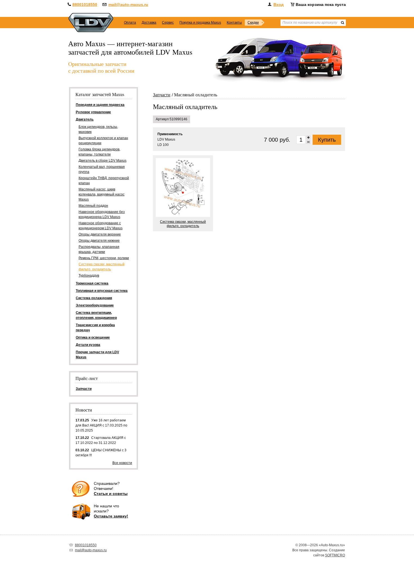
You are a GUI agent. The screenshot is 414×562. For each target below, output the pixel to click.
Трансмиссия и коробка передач (95, 327)
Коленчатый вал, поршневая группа (102, 169)
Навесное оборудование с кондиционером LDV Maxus (101, 225)
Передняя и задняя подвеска (100, 105)
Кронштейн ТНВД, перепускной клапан (104, 180)
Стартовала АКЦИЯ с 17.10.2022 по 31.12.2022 (100, 440)
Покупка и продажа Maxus (200, 23)
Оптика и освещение (93, 337)
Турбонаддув (89, 275)
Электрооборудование (95, 305)
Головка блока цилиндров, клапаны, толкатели (99, 151)
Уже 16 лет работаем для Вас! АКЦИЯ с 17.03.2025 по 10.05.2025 (101, 425)
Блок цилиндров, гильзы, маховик (98, 129)
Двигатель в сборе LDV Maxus (102, 161)
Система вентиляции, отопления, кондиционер (96, 315)
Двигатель (85, 119)
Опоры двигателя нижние (99, 241)
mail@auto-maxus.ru (128, 4)
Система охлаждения (94, 298)
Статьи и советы (111, 493)
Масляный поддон (93, 206)
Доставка (149, 23)
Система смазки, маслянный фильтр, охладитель (101, 266)
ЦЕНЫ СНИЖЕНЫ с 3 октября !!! (100, 452)
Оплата (130, 23)
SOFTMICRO (335, 555)
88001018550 (84, 4)
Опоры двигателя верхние (100, 234)
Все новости (122, 463)
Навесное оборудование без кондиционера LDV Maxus (102, 214)
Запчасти (161, 94)
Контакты (234, 23)
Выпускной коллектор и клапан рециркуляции (103, 140)
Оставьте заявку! (111, 516)
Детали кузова (88, 345)
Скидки (253, 23)
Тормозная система (92, 283)
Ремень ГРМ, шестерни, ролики (104, 258)
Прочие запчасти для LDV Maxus (97, 354)
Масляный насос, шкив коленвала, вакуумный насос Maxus (101, 194)
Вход (278, 4)
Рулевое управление (93, 112)
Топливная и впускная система (102, 291)
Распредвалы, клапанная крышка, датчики (99, 249)
